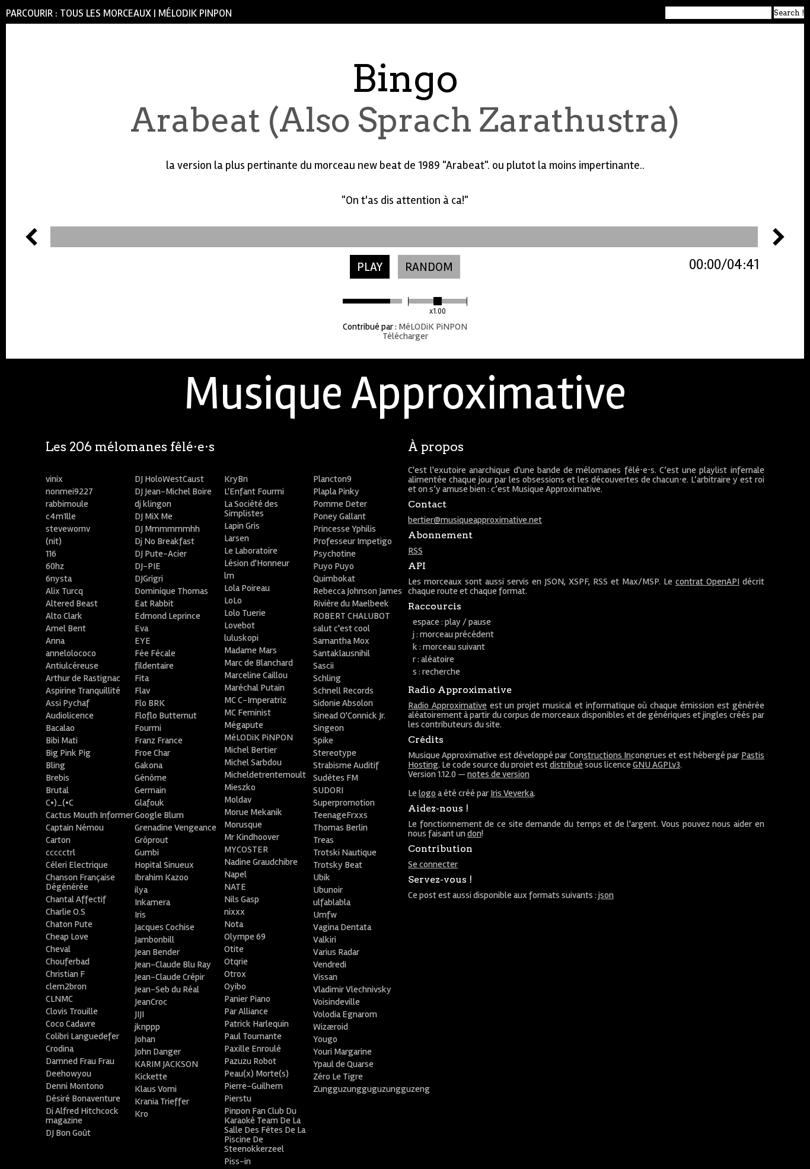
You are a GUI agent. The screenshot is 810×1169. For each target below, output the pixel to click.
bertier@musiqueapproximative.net (475, 520)
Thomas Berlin (340, 827)
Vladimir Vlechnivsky (352, 989)
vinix (54, 479)
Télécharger (405, 336)
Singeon (328, 728)
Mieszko (240, 787)
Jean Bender (157, 952)
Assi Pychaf (68, 703)
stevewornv (68, 529)
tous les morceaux (105, 13)
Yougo (325, 1039)
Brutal (57, 790)
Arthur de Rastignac (83, 678)
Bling (55, 765)
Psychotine (334, 554)
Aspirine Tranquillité (83, 691)
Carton (58, 840)
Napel (235, 874)
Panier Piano (247, 999)
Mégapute (243, 725)
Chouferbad (68, 961)
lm (229, 576)
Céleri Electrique (77, 865)
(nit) (54, 541)
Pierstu (237, 1098)
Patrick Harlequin (256, 1024)
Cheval (58, 949)
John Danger (158, 1052)
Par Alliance (246, 1011)
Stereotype (334, 753)
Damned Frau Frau (80, 1061)
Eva (141, 628)
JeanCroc (151, 1002)
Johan (145, 1039)
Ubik (321, 877)
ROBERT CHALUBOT (351, 616)
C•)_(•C (60, 803)
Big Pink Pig (68, 753)
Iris (140, 915)
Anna (55, 641)
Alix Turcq (64, 591)
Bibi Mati (62, 740)
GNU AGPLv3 (656, 765)
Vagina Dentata (342, 927)
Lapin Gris (242, 526)
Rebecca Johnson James (357, 591)
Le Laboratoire (251, 551)
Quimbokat (334, 578)
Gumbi (147, 852)
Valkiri (324, 940)
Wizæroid (330, 1027)
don (474, 833)
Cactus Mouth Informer (89, 815)
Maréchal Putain (254, 688)
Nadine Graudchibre (261, 862)
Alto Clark (64, 616)
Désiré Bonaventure (83, 1098)
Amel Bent (66, 628)
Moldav (237, 800)
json (606, 895)
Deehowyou (68, 1073)
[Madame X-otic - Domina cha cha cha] (31, 242)
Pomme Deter (340, 504)
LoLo (233, 600)
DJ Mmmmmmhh (167, 529)
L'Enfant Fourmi (254, 491)
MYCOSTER (246, 849)
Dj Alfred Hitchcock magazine (82, 1115)
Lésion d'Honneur (256, 563)
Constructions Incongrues (618, 755)
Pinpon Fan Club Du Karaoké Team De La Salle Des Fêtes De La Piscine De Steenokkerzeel (264, 1130)
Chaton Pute (69, 924)
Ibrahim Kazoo (162, 877)
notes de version (498, 774)
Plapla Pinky (336, 491)
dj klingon (153, 504)
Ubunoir (328, 890)
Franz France (159, 740)
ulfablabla (331, 902)
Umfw (325, 915)
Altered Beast (72, 603)
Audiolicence (70, 715)
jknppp (147, 1027)
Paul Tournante (253, 1036)
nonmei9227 (69, 491)
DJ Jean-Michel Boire (173, 491)
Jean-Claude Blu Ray (173, 964)
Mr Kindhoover (251, 837)
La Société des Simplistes (251, 508)
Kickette (151, 1076)
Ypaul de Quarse (343, 1064)
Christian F (65, 974)
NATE (235, 887)
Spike (323, 740)
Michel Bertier (250, 750)
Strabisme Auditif (346, 765)
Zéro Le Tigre (338, 1076)
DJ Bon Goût (68, 1133)
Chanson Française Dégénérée (80, 882)
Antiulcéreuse (72, 666)
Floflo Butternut (166, 715)
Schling (327, 678)
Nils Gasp (241, 899)
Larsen (236, 538)
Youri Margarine (342, 1052)
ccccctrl (60, 852)
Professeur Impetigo (352, 541)
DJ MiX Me (154, 516)
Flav (142, 691)
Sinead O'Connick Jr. (349, 715)
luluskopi (241, 638)
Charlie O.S (65, 912)
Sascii (323, 666)
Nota (233, 924)
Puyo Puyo (333, 566)
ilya (141, 890)
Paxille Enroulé (252, 1049)
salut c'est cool (341, 628)
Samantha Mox (341, 641)
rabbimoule (67, 504)
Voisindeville (336, 1002)
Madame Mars (250, 650)
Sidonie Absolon (343, 703)
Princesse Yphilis (344, 529)
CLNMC (59, 999)
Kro (141, 1114)
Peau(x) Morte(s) (256, 1073)
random (429, 267)
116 (51, 554)
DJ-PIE (148, 566)
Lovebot (239, 625)
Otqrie (236, 961)
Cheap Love (67, 937)
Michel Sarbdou (253, 762)
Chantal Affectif (76, 899)
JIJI (139, 1014)
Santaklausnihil (341, 653)
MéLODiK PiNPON (195, 13)
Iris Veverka (512, 793)
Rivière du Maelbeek (351, 603)
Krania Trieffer (162, 1101)
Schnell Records (343, 691)
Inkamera (152, 902)
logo (427, 793)
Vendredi (329, 964)
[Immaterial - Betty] (778, 242)
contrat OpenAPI (707, 581)
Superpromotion (344, 803)
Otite (234, 949)
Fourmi (148, 728)
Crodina (60, 1049)
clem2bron (66, 986)
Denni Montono (75, 1086)
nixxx (234, 912)
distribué (566, 765)
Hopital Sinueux (164, 865)
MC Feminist (247, 712)
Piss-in (237, 1161)
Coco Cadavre (70, 1024)
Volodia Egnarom (345, 1014)
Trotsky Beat (337, 865)
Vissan (325, 977)
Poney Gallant (339, 516)
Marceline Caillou (256, 675)
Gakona (148, 765)
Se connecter (433, 864)
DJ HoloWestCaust (169, 479)
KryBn (236, 479)
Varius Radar (336, 952)
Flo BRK (150, 703)
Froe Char (152, 753)
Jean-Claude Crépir (170, 977)
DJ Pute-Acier (161, 554)
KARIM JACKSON (166, 1064)
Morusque (243, 825)
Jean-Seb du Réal (167, 989)
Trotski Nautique (345, 852)
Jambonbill (154, 940)
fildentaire (154, 666)
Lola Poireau (247, 588)
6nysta (59, 578)
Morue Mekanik (253, 812)
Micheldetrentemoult (265, 775)
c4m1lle (61, 516)
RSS (415, 551)
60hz (55, 566)
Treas (323, 840)
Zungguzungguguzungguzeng (371, 1089)
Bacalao (60, 728)
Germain (150, 790)
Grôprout (151, 840)
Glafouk (149, 803)
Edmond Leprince (167, 616)
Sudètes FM (335, 778)
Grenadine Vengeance (175, 827)
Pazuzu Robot (250, 1061)
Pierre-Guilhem (253, 1086)
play (369, 267)
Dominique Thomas (171, 591)
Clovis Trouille (72, 1011)
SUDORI (328, 790)
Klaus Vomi (156, 1089)
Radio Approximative (447, 705)
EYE (143, 641)
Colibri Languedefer (82, 1036)
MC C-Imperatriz (255, 700)
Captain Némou (75, 827)
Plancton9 (332, 479)
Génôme (151, 778)
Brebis (57, 778)
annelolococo (71, 653)
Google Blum (159, 815)
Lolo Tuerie (245, 613)
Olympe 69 (245, 937)
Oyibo (235, 986)
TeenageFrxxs (340, 815)
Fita (142, 678)
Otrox (235, 974)
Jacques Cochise (164, 927)
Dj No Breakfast (164, 541)
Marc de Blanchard (258, 663)
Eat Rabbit (154, 603)
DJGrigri (149, 578)
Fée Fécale (155, 653)
